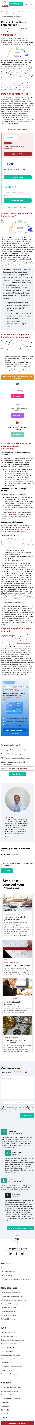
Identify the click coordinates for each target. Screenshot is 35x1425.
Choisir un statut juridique (9, 1391)
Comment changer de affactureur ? (14, 768)
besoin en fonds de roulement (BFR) (19, 70)
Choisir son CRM (6, 1362)
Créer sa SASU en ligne (8, 1315)
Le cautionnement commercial (17, 966)
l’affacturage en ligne (23, 643)
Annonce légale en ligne (9, 1374)
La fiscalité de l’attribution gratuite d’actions (15, 918)
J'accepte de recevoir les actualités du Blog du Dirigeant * (18, 864)
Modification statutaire (8, 1332)
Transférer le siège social (9, 1336)
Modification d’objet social (10, 1344)
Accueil (3, 12)
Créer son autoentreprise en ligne (12, 1296)
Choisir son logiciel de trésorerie (11, 1366)
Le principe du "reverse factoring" (13, 750)
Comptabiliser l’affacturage (11, 754)
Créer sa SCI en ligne (8, 1319)
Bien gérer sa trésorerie (20, 14)
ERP (30, 501)
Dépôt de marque (7, 1351)
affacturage (13, 512)
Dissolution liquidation (8, 1347)
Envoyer (6, 870)
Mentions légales (6, 1275)
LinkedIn (7, 836)
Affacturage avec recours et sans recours (16, 758)
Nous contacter (6, 1268)
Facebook (16, 1253)
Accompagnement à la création (11, 1387)
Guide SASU (5, 1406)
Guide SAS (4, 1414)
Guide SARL (5, 1410)
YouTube (22, 1253)
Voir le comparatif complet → (17, 207)
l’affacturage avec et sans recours (21, 111)
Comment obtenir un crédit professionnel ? (15, 1041)
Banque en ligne (6, 1370)
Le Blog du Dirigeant (5, 4)
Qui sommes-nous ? (8, 1271)
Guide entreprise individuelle (10, 1398)
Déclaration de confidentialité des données (15, 1279)
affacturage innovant (8, 635)
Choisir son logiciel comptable (11, 1355)
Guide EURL (5, 1402)
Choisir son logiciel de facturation (12, 1359)
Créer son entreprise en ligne (10, 1292)
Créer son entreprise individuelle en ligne (14, 1300)
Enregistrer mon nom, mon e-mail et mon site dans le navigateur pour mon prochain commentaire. (17, 1109)
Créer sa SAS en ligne (8, 1311)
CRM (25, 501)
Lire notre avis (8, 148)
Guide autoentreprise (8, 1395)
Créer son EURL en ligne (9, 1304)
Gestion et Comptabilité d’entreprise (18, 12)
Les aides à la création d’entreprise (13, 1003)
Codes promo (16, 4)
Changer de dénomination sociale (12, 1340)
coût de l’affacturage (23, 529)
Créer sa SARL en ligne (8, 1307)
